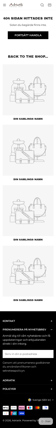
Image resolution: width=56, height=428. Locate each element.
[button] (49, 5)
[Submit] (49, 354)
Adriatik (16, 420)
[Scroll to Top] (50, 411)
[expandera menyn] (4, 5)
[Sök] (42, 5)
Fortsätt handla (28, 35)
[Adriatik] (16, 5)
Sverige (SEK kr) (42, 399)
